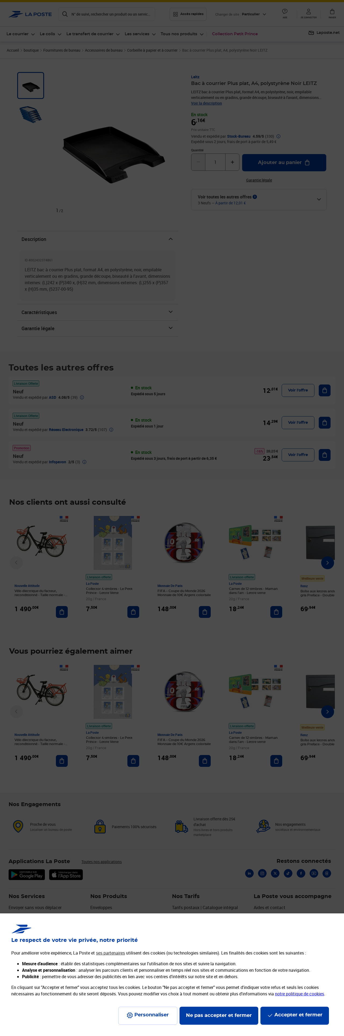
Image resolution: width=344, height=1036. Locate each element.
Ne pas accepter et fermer (219, 1015)
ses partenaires (110, 953)
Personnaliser (151, 1015)
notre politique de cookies (299, 994)
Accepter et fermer (298, 1015)
